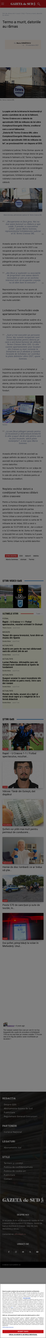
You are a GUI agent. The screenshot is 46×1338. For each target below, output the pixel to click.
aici (12, 1307)
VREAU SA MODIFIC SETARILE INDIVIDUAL (23, 1334)
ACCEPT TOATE (23, 1331)
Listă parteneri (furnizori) (7, 1327)
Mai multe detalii (26, 1298)
